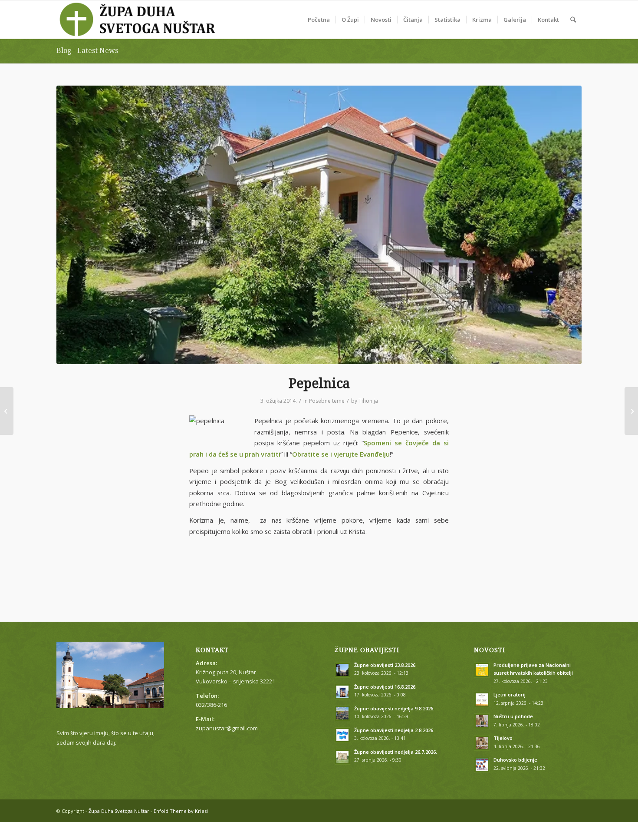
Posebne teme (327, 400)
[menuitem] (318, 19)
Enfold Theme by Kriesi (181, 811)
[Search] (573, 19)
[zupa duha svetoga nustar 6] (319, 225)
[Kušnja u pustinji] (631, 411)
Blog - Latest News (87, 50)
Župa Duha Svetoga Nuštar (119, 811)
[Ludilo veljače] (6, 411)
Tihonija (368, 400)
